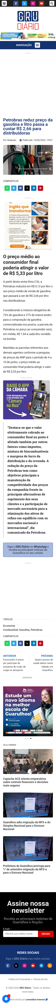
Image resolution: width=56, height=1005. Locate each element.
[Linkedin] (41, 965)
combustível (10, 629)
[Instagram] (32, 3)
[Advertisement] (28, 83)
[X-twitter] (24, 3)
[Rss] (49, 965)
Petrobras (36, 629)
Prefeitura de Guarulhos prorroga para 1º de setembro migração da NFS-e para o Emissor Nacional (26, 869)
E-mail (6, 929)
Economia (9, 625)
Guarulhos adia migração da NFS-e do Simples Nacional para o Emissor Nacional (26, 826)
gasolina (24, 629)
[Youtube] (41, 3)
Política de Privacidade (19, 979)
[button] (4, 3)
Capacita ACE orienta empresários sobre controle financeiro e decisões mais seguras (25, 782)
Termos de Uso (40, 979)
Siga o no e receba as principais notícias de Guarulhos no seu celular (28, 549)
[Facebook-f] (15, 3)
